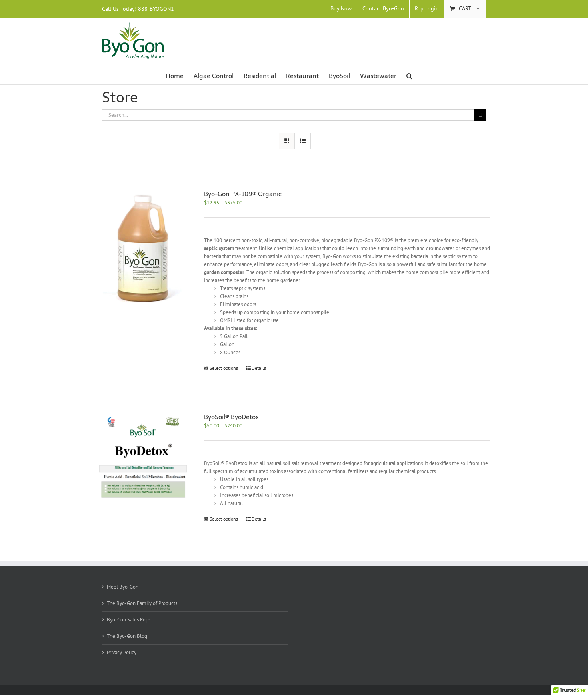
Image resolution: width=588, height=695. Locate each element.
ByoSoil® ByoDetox (231, 417)
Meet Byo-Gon (122, 586)
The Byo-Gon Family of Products (142, 603)
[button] (409, 75)
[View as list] (302, 141)
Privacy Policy (121, 652)
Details (259, 368)
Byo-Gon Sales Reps (128, 619)
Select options (224, 368)
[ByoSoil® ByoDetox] (143, 457)
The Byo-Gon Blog (127, 636)
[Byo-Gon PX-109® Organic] (143, 248)
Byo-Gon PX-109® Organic (243, 194)
